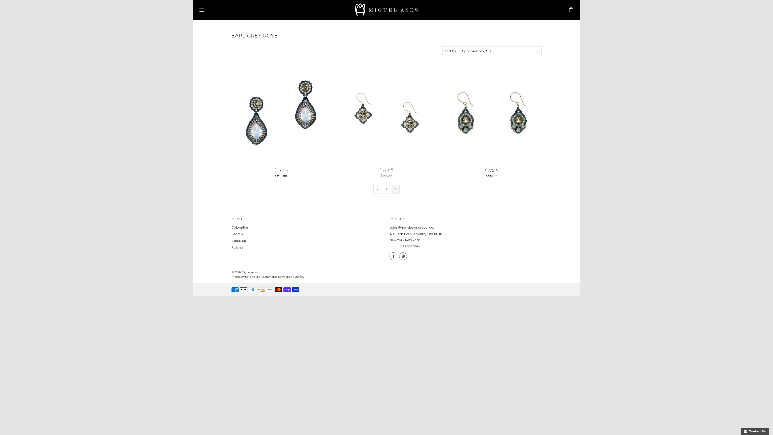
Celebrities (240, 227)
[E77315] (281, 114)
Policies (237, 247)
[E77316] (386, 114)
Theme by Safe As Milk (245, 277)
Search (237, 234)
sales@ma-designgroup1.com (413, 227)
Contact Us (756, 431)
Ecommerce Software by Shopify (282, 277)
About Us (238, 240)
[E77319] (492, 114)
